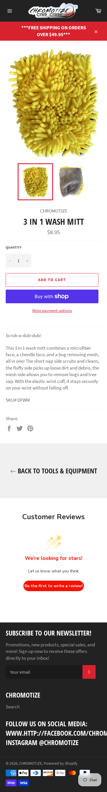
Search (13, 707)
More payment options (52, 310)
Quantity (13, 247)
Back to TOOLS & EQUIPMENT (56, 470)
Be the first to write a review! (54, 586)
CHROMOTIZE (30, 763)
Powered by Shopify (61, 763)
